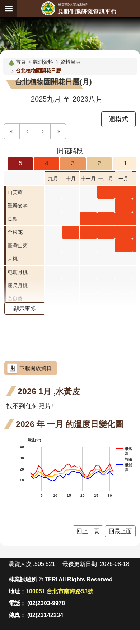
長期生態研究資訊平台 (79, 8)
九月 (53, 178)
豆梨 (13, 219)
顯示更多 (24, 308)
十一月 (88, 178)
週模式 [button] (118, 119)
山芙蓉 (15, 192)
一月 (123, 178)
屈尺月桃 (18, 285)
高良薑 (15, 299)
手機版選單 (8, 8)
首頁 (21, 62)
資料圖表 (70, 62)
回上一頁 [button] (87, 531)
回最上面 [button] (120, 531)
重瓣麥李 (18, 205)
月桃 (13, 259)
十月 (71, 178)
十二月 (105, 178)
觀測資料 (43, 62)
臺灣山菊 (18, 245)
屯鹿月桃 (18, 272)
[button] (12, 131)
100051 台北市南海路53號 (59, 591)
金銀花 (15, 232)
